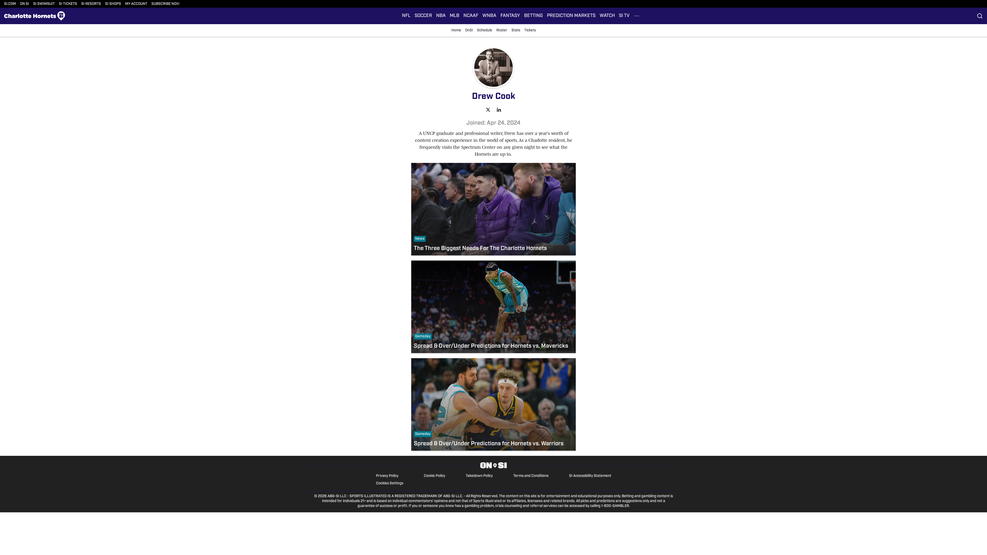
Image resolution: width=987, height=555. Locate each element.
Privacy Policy (387, 476)
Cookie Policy (434, 476)
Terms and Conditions (531, 476)
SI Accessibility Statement (590, 476)
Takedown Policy (479, 476)
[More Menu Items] (637, 16)
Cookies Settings (389, 483)
